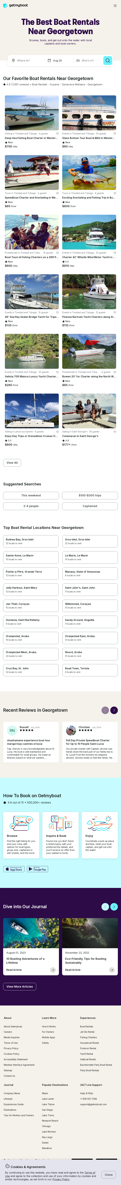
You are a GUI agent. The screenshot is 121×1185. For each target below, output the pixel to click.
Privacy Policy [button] (60, 1179)
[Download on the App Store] (13, 869)
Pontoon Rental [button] (88, 1048)
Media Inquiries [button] (12, 1037)
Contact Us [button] (9, 1076)
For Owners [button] (48, 1031)
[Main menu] (115, 5)
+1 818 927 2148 (88, 1098)
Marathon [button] (47, 1148)
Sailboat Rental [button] (88, 1059)
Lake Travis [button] (48, 1115)
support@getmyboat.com (93, 1104)
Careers (8, 1031)
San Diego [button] (47, 1109)
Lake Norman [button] (49, 1131)
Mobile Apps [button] (48, 1037)
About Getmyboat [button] (13, 1026)
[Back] (105, 710)
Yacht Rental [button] (86, 1053)
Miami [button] (45, 1093)
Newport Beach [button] (50, 1120)
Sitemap (8, 1070)
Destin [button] (45, 1142)
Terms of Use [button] (11, 1042)
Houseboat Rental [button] (89, 1042)
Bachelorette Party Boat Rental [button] (96, 1064)
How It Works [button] (49, 1026)
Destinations (10, 1109)
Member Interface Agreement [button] (19, 1064)
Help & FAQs (86, 1093)
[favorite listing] (57, 133)
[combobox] (27, 60)
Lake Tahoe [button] (48, 1104)
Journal (8, 1084)
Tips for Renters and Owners (19, 1115)
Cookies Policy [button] (11, 1053)
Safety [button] (45, 1042)
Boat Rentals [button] (86, 1026)
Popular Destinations (55, 1084)
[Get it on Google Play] (37, 869)
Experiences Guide (14, 1104)
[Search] (107, 60)
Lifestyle (8, 1098)
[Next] (114, 710)
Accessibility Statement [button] (16, 1059)
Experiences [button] (88, 1017)
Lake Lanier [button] (48, 1098)
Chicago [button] (46, 1126)
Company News (12, 1093)
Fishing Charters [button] (88, 1037)
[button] (39, 84)
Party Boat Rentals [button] (89, 1070)
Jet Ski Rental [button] (87, 1031)
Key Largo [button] (47, 1137)
